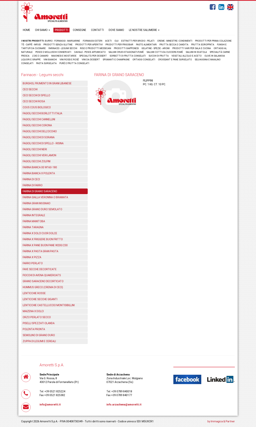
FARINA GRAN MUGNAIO (36, 203)
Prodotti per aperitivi (89, 44)
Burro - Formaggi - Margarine (62, 41)
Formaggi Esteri (92, 41)
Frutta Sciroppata (202, 44)
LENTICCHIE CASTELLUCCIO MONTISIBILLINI (49, 305)
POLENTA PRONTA (34, 329)
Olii (116, 41)
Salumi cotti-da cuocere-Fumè (165, 52)
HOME (26, 29)
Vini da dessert (91, 59)
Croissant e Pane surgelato (175, 59)
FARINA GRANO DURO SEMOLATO (42, 209)
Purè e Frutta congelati (74, 63)
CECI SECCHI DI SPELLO (36, 95)
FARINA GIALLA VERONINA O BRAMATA (45, 197)
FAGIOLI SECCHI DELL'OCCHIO (40, 131)
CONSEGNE (79, 29)
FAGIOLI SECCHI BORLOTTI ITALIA (42, 113)
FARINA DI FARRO (33, 185)
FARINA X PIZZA (32, 257)
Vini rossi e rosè (69, 59)
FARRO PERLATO (33, 263)
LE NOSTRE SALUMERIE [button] (143, 29)
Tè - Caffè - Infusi (31, 44)
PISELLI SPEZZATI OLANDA (39, 323)
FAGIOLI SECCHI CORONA (37, 125)
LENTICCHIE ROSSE (34, 293)
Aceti (108, 41)
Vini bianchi (50, 59)
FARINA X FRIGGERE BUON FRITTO (43, 239)
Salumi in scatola (196, 52)
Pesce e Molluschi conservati (53, 52)
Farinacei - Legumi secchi (63, 48)
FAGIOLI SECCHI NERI (35, 149)
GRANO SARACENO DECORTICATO (43, 281)
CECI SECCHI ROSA (34, 101)
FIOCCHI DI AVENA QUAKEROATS (42, 275)
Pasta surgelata (46, 63)
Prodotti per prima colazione (213, 41)
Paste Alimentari (146, 44)
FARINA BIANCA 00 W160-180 (40, 167)
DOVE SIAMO (116, 29)
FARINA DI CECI (31, 179)
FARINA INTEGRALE (34, 215)
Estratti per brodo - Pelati (137, 41)
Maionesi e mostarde (63, 56)
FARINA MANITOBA (34, 221)
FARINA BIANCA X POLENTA (39, 173)
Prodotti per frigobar (119, 44)
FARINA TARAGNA (33, 227)
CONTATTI (97, 29)
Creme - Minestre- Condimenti (174, 41)
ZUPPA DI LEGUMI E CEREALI (39, 341)
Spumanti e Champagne (116, 59)
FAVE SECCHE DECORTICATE (40, 269)
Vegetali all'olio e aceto (186, 56)
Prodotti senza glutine (58, 44)
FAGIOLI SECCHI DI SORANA (39, 137)
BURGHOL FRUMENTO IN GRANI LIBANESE (47, 83)
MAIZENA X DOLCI (33, 311)
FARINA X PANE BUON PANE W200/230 (45, 245)
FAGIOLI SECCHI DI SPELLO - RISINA (43, 143)
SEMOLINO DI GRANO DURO (39, 335)
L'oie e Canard (40, 56)
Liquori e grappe (31, 59)
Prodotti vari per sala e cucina (191, 48)
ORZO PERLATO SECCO (37, 317)
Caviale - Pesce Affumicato (90, 52)
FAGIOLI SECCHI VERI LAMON (39, 155)
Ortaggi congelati (143, 59)
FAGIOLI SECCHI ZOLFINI (36, 161)
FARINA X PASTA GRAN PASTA (40, 251)
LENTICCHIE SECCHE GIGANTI (40, 299)
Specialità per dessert (93, 56)
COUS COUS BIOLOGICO (37, 107)
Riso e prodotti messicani (95, 48)
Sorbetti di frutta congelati (128, 56)
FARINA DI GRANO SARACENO (40, 191)
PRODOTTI (61, 29)
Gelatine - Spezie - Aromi (155, 48)
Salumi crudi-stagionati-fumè (126, 52)
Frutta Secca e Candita (173, 44)
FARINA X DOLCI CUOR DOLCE (40, 233)
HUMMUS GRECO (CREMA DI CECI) (43, 287)
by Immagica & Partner (221, 421)
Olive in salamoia (214, 56)
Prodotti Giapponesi (126, 48)
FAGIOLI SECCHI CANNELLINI (39, 119)
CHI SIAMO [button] (41, 29)
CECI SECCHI (30, 89)
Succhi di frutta (159, 56)
